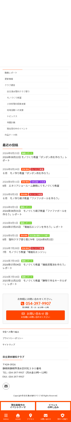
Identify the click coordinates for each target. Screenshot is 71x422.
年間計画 (11, 122)
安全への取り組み (11, 332)
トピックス (12, 116)
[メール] (6, 386)
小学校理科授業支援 (16, 104)
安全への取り (62, 419)
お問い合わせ (45, 419)
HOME (18, 419)
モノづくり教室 (14, 97)
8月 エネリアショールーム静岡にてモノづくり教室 (31, 185)
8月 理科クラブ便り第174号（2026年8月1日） (29, 239)
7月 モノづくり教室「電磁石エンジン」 (25, 252)
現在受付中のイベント (17, 128)
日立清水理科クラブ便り (18, 91)
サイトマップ (9, 344)
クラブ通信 (10, 85)
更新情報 (9, 79)
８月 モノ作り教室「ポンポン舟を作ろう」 (27, 172)
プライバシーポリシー (13, 338)
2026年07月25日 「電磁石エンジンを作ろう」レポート (33, 226)
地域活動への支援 (15, 110)
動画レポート (11, 72)
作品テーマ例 (11, 135)
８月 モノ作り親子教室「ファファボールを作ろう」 (31, 198)
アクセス (30, 419)
